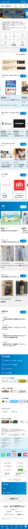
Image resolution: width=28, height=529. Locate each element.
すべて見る (23, 76)
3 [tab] (13, 20)
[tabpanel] (14, 13)
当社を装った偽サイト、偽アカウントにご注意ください (14, 23)
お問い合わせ (16, 442)
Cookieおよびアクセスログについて (18, 440)
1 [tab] (10, 20)
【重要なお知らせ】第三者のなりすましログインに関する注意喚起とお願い (14, 28)
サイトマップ (16, 445)
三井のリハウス (18, 511)
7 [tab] (18, 20)
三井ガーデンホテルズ (9, 514)
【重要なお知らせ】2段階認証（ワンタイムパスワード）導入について (13, 25)
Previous (1, 19)
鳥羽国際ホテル (20, 514)
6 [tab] (16, 20)
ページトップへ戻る (24, 520)
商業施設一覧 (14, 499)
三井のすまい (9, 511)
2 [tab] (11, 20)
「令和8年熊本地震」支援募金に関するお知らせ (12, 22)
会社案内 (3, 447)
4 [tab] (14, 20)
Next (27, 19)
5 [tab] (15, 20)
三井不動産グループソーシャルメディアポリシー (6, 443)
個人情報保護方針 (17, 438)
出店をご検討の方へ (5, 445)
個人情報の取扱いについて (6, 440)
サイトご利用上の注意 (5, 438)
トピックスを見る (20, 54)
